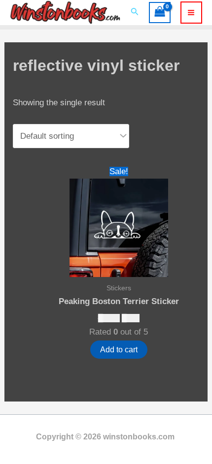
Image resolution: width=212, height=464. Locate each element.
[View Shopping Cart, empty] (160, 13)
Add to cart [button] (119, 349)
